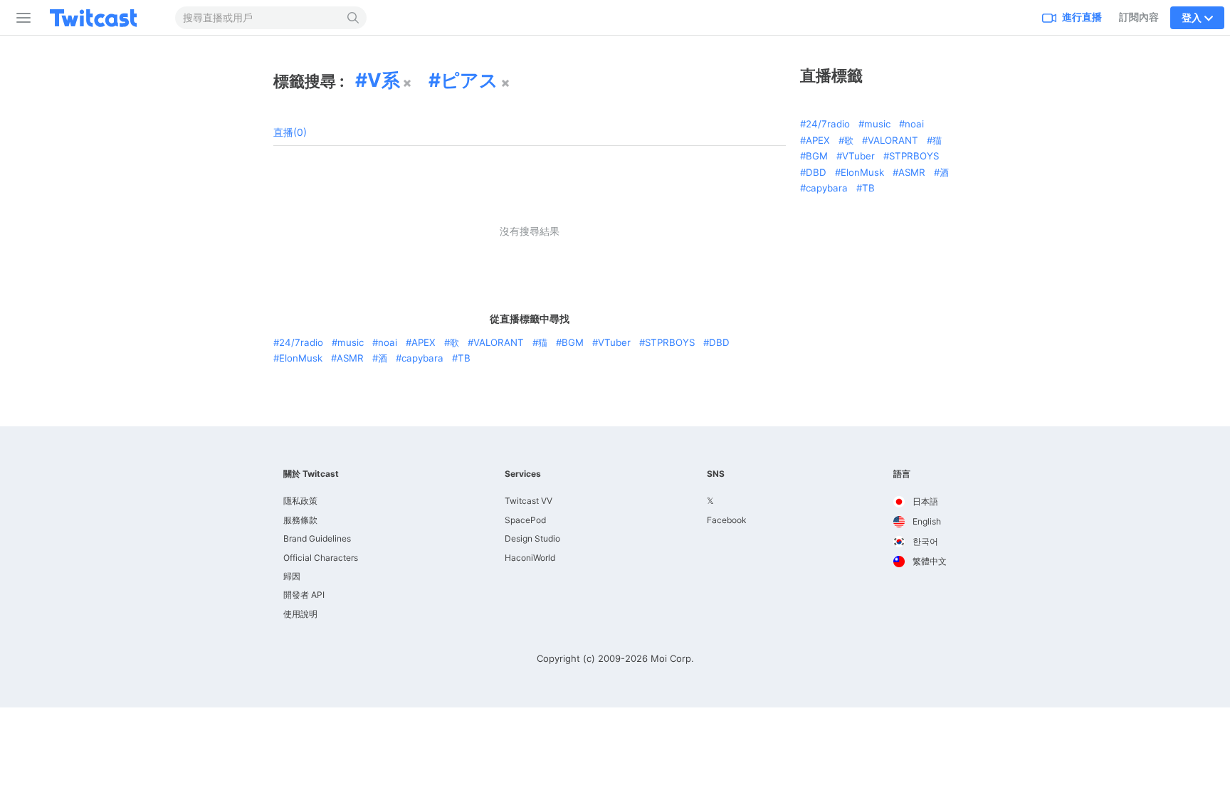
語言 (901, 474)
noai (387, 342)
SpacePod (525, 520)
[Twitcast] (104, 18)
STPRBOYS (670, 342)
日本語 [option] (924, 501)
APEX (423, 342)
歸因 (291, 576)
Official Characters (320, 557)
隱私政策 (300, 500)
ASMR (350, 358)
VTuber (614, 342)
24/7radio (301, 342)
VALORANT (498, 342)
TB (464, 358)
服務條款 (300, 520)
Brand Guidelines (317, 538)
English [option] (925, 521)
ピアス (469, 79)
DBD (719, 342)
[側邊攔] (20, 18)
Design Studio (532, 538)
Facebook (727, 520)
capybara (422, 358)
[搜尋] (353, 17)
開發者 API (304, 594)
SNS (716, 474)
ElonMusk (300, 358)
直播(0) (290, 132)
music (350, 342)
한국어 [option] (924, 541)
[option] (920, 501)
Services (523, 474)
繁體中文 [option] (928, 561)
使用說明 (300, 614)
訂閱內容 (1139, 17)
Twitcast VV (528, 500)
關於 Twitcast (311, 474)
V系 (383, 79)
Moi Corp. (672, 658)
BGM (573, 342)
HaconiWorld (530, 557)
